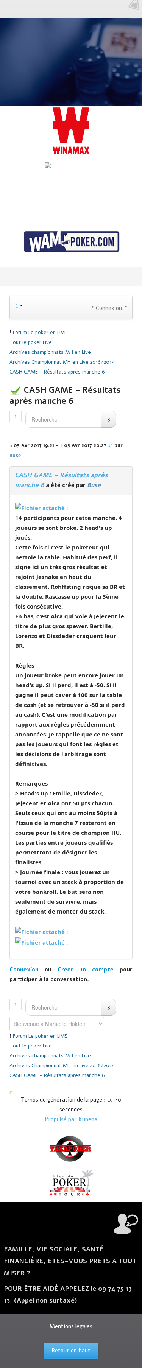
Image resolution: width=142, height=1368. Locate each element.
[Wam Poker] (71, 242)
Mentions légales (71, 1326)
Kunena (87, 1119)
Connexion (24, 969)
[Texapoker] (71, 1149)
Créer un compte (86, 969)
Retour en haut (71, 1350)
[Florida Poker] (71, 1183)
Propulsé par (61, 1119)
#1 (110, 445)
